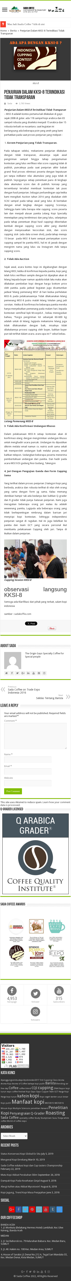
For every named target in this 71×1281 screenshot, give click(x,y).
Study (37, 1118)
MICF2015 (49, 1103)
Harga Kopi (64, 1091)
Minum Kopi (6, 1108)
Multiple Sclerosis (21, 1108)
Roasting (55, 1113)
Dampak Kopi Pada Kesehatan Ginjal (20, 1180)
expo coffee (12, 1091)
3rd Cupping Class (49, 1080)
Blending (60, 1083)
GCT (56, 1091)
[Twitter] (25, 1209)
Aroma (61, 1080)
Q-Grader (38, 1113)
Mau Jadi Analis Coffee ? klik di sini (26, 24)
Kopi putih (6, 1103)
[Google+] (12, 1209)
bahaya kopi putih (36, 1083)
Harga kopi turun (9, 1097)
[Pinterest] (32, 1209)
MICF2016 (59, 1103)
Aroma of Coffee (19, 1083)
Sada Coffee (10, 1117)
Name (8, 754)
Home (3, 30)
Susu (54, 1118)
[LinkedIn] (39, 1209)
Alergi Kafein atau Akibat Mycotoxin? (20, 1186)
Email (8, 766)
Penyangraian (20, 1113)
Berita (13, 30)
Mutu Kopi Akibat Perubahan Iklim (19, 1174)
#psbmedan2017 (31, 1080)
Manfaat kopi (28, 1102)
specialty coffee (26, 1118)
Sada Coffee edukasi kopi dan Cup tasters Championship (31, 1165)
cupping (45, 1087)
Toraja (60, 1118)
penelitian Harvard (39, 1108)
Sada (9, 103)
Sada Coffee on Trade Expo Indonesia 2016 (24, 690)
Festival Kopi (24, 1091)
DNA (56, 1088)
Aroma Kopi (6, 1083)
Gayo (33, 1091)
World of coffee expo (17, 1121)
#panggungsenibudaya (12, 1080)
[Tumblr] (53, 1209)
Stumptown (46, 1118)
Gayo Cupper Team (45, 1091)
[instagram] (59, 1209)
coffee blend (25, 1088)
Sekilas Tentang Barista (49, 697)
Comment (10, 720)
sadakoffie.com (22, 614)
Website (8, 777)
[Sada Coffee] (35, 8)
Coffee (14, 1088)
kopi (34, 1096)
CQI (34, 1088)
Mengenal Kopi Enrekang (14, 1159)
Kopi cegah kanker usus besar (54, 1097)
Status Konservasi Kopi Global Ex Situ (21, 1153)
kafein (23, 1095)
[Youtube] (46, 1209)
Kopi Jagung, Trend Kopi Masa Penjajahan (23, 1192)
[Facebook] (19, 1209)
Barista (50, 1083)
